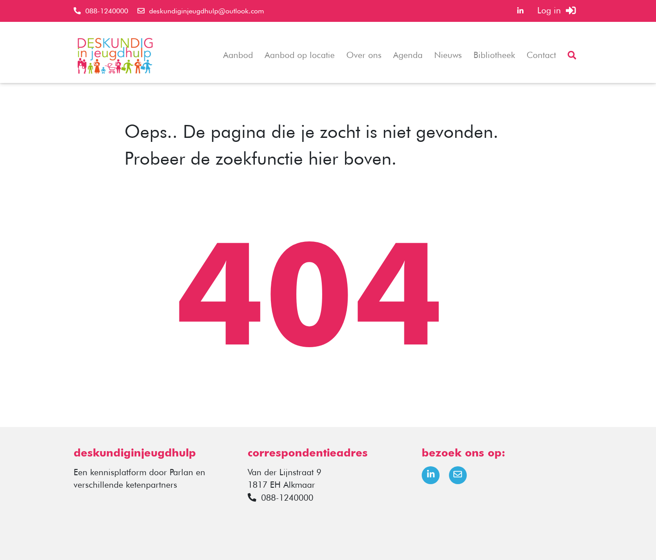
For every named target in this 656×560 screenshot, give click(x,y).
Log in (551, 10)
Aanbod (238, 55)
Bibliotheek (494, 55)
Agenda (408, 55)
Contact (541, 55)
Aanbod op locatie (300, 55)
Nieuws (448, 55)
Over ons (364, 55)
